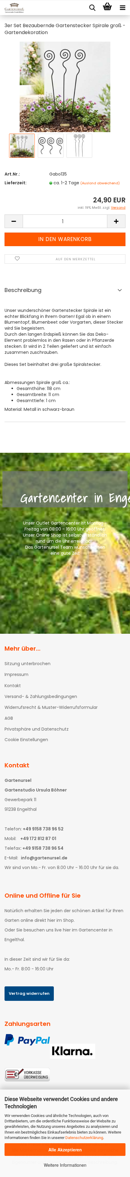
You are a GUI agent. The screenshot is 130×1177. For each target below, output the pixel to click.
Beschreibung (23, 290)
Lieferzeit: (16, 183)
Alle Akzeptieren (65, 1150)
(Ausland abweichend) (100, 183)
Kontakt (13, 686)
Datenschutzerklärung (84, 1137)
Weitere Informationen (65, 1165)
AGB (9, 718)
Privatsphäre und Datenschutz (37, 729)
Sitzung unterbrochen (27, 664)
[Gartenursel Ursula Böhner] (12, 7)
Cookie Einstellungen (26, 740)
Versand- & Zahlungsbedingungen (41, 696)
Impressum (16, 674)
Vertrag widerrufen (29, 993)
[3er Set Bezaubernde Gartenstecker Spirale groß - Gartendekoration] (65, 87)
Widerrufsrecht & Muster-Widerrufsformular (51, 707)
